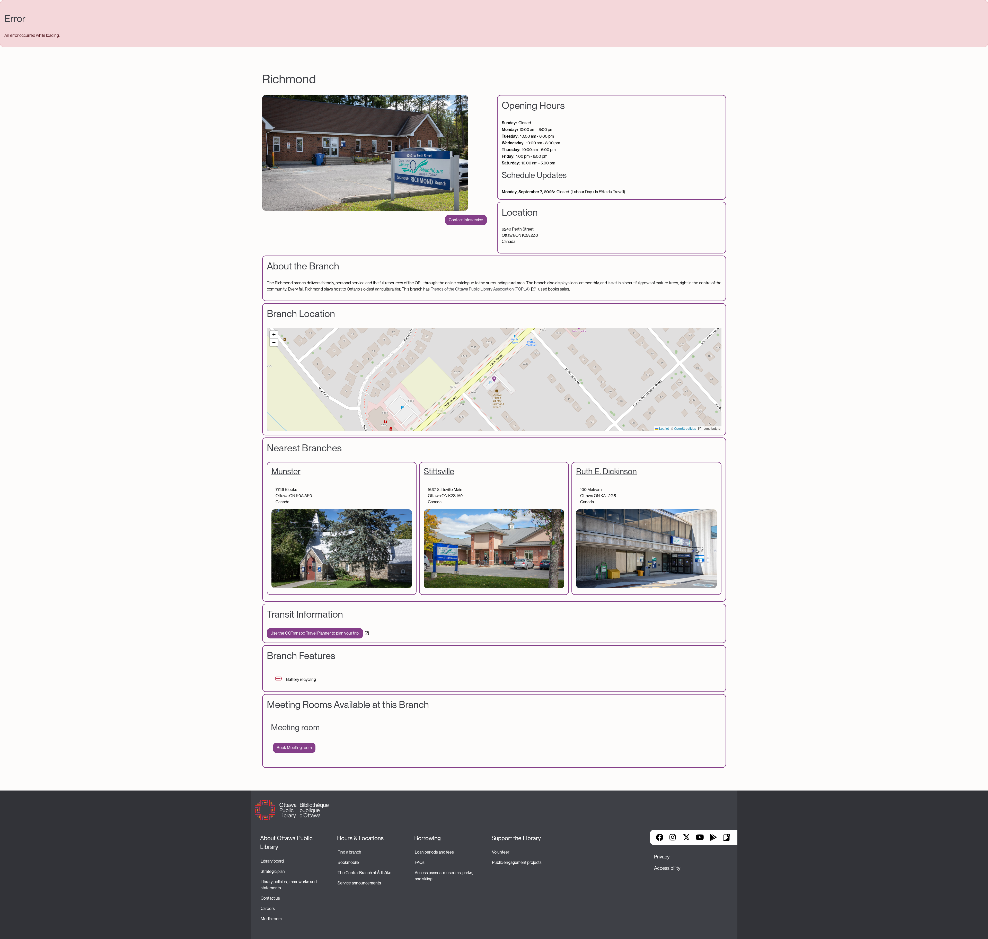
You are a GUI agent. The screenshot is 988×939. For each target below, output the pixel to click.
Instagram (673, 837)
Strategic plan (273, 871)
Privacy (661, 857)
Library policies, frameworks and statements (289, 884)
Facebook (659, 837)
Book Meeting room (294, 747)
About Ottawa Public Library (287, 843)
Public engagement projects (517, 862)
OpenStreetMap (685, 428)
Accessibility (667, 868)
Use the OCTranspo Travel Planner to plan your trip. (314, 633)
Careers (268, 908)
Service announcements (359, 883)
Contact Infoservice (466, 219)
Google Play (713, 837)
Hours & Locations (360, 838)
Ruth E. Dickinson (606, 471)
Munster (286, 471)
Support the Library (516, 838)
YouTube (700, 837)
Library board (272, 861)
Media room (271, 918)
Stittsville (439, 471)
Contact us (270, 898)
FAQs (420, 862)
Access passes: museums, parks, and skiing (444, 875)
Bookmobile (348, 862)
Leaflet (663, 428)
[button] (494, 379)
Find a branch (349, 852)
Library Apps (726, 837)
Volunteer (500, 852)
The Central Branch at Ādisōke (364, 872)
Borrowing (427, 838)
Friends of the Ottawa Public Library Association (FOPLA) (480, 289)
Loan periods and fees (435, 852)
